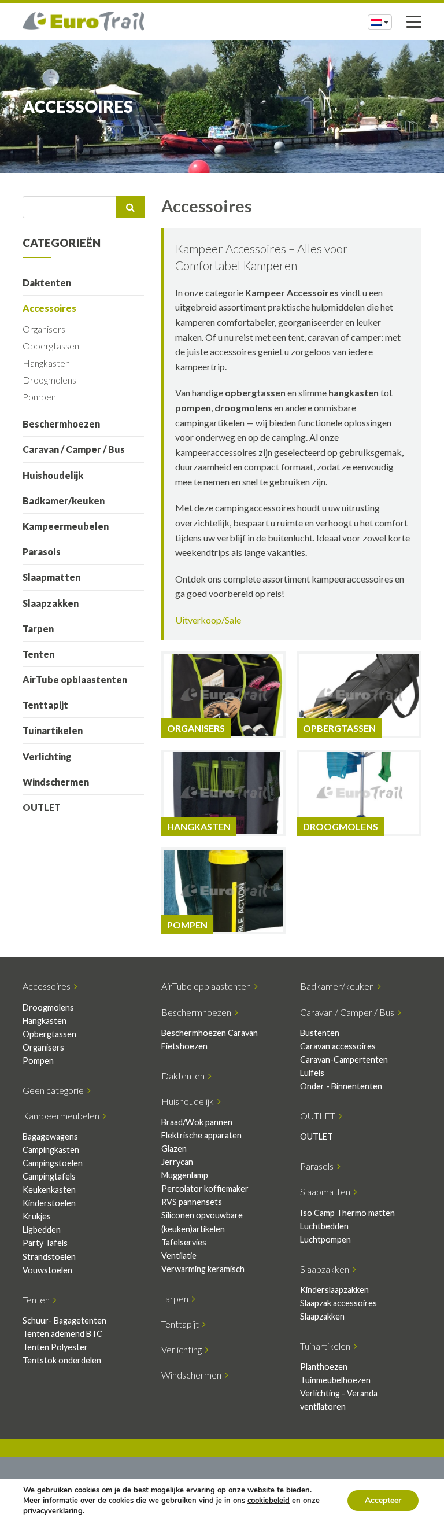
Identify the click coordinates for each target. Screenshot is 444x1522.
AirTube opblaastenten (75, 679)
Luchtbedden (324, 1226)
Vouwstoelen (47, 1270)
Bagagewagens (50, 1136)
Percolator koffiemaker (205, 1188)
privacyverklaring (53, 1511)
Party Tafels (45, 1243)
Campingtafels (49, 1176)
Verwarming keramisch (203, 1269)
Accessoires (49, 308)
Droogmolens (49, 379)
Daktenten (47, 282)
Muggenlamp (184, 1175)
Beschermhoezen (61, 423)
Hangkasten (46, 363)
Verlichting (47, 756)
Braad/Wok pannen (196, 1122)
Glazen (174, 1149)
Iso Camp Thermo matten (347, 1213)
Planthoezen (323, 1367)
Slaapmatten (51, 577)
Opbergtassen (51, 345)
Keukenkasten (49, 1190)
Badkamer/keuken (64, 500)
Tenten (38, 653)
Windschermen (56, 781)
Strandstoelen (49, 1257)
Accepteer (383, 1500)
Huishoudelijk (53, 475)
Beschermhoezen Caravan (209, 1033)
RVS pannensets (191, 1202)
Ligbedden (42, 1229)
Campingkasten (51, 1150)
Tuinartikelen (53, 730)
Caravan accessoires (338, 1046)
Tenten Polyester (55, 1347)
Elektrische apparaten (201, 1135)
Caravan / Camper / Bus (74, 449)
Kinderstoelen (49, 1203)
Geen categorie (55, 1090)
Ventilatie (179, 1256)
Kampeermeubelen (66, 526)
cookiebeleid (268, 1500)
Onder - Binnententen (341, 1086)
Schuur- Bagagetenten (64, 1320)
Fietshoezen (184, 1046)
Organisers (44, 328)
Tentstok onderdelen (62, 1360)
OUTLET (42, 807)
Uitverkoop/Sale (208, 619)
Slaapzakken (51, 603)
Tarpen (38, 628)
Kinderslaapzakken (334, 1290)
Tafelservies (183, 1242)
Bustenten (319, 1033)
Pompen (39, 396)
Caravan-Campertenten (344, 1059)
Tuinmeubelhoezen (335, 1380)
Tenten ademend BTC (62, 1334)
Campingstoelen (53, 1163)
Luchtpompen (325, 1239)
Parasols (42, 551)
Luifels (312, 1073)
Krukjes (37, 1216)
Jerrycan (177, 1162)
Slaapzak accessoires (338, 1303)
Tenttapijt (45, 704)
